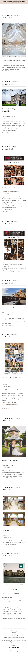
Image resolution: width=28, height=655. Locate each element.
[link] (14, 8)
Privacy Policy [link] (14, 651)
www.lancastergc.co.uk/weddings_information (13, 601)
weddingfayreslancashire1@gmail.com (15, 637)
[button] (3, 7)
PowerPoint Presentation (8, 71)
